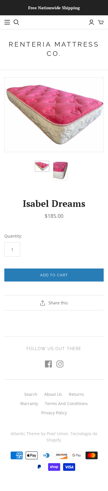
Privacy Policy (54, 412)
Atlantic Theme (25, 433)
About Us (53, 394)
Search (30, 394)
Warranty (29, 403)
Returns (76, 394)
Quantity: (13, 236)
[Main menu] (7, 22)
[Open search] (16, 22)
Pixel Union (57, 433)
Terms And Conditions (66, 403)
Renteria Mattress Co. (54, 48)
